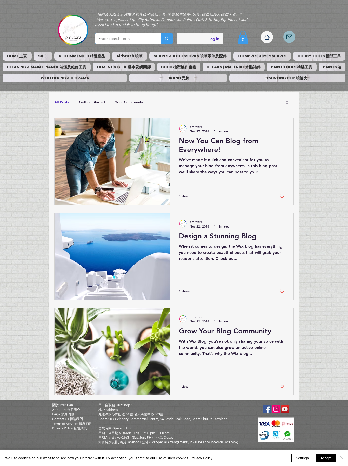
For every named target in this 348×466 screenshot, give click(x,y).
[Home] (267, 37)
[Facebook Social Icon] (267, 409)
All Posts (61, 102)
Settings (302, 457)
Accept (325, 457)
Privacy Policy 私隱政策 (69, 428)
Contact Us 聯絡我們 (67, 418)
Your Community (129, 102)
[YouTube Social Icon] (285, 409)
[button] (243, 37)
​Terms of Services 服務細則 (72, 423)
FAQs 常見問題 (63, 414)
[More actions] (283, 129)
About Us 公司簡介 (66, 409)
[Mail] (289, 37)
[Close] (342, 458)
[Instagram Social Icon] (276, 409)
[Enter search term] (166, 38)
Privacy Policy (201, 457)
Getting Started (92, 102)
